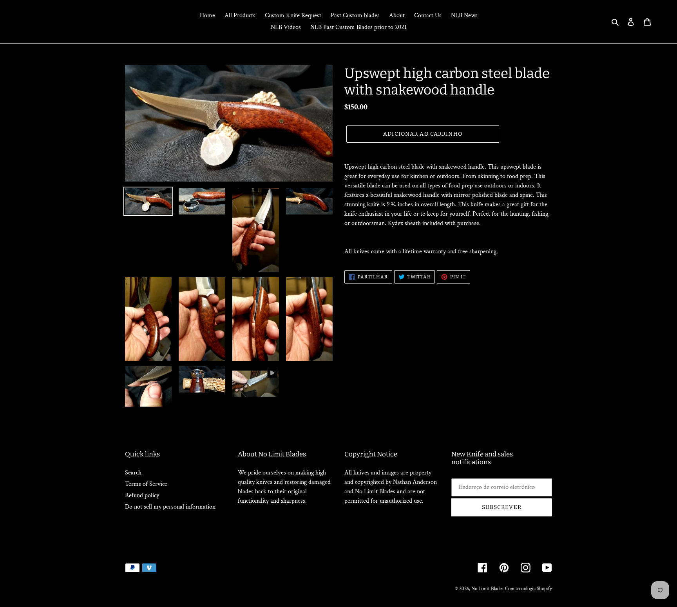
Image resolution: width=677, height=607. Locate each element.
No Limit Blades (487, 588)
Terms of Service (146, 484)
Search (133, 473)
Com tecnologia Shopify (528, 588)
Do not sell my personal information (170, 507)
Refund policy (142, 495)
